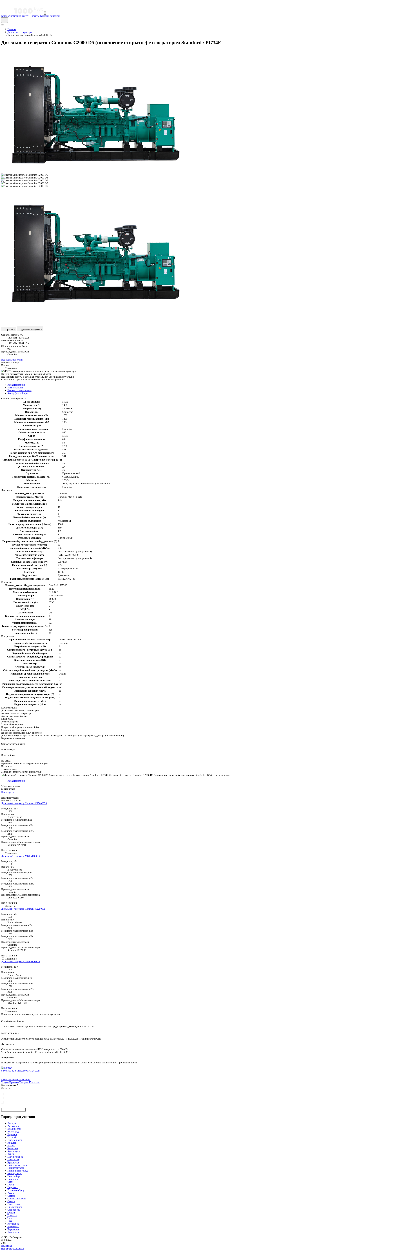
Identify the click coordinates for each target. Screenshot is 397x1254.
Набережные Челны (18, 1165)
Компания (15, 16)
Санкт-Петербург (16, 1198)
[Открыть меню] (45, 13)
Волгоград (13, 1131)
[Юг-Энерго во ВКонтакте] (3, 1076)
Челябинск (13, 1226)
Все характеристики (12, 359)
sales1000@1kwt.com (29, 1070)
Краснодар (13, 1162)
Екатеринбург (14, 1140)
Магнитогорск (15, 1156)
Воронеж (12, 1134)
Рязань (10, 1193)
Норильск (12, 1179)
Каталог (5, 16)
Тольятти (12, 1215)
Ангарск (11, 1123)
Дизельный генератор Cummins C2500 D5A (24, 803)
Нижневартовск (15, 1168)
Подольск (12, 1187)
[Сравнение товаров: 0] (10, 21)
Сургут (11, 1212)
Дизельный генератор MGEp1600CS (20, 856)
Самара (11, 1195)
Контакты (55, 16)
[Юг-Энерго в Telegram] (8, 1076)
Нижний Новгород (17, 1170)
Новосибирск (14, 1176)
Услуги (25, 16)
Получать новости (12, 1109)
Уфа (9, 1221)
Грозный (12, 1137)
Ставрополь (13, 1209)
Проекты (34, 16)
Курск (10, 1154)
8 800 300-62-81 (9, 1070)
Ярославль (13, 1232)
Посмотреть (7, 792)
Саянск (11, 1201)
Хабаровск (13, 1223)
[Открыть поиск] (4, 20)
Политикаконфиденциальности (12, 1247)
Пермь (10, 1184)
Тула (9, 1218)
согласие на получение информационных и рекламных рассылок (34, 1102)
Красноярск (13, 1151)
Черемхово (13, 1229)
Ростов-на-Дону (15, 1190)
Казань (11, 1145)
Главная (11, 29)
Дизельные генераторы (19, 32)
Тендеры (44, 16)
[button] (198, 1251)
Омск (10, 1181)
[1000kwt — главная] (22, 12)
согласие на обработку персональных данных (27, 1093)
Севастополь (14, 1204)
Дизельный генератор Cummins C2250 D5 (23, 908)
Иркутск (11, 1142)
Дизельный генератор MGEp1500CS (20, 961)
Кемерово (12, 1148)
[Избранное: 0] (14, 21)
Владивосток (14, 1128)
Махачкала (13, 1159)
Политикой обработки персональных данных (35, 1098)
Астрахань (13, 1126)
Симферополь (14, 1207)
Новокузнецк (14, 1173)
